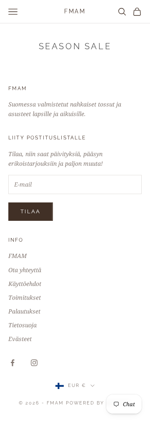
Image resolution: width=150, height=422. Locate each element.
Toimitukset (24, 297)
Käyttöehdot (24, 284)
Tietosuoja (22, 325)
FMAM (17, 256)
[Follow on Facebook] (12, 363)
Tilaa (30, 211)
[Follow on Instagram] (34, 363)
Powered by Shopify (99, 403)
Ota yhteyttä (24, 270)
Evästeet (20, 339)
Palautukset (24, 311)
